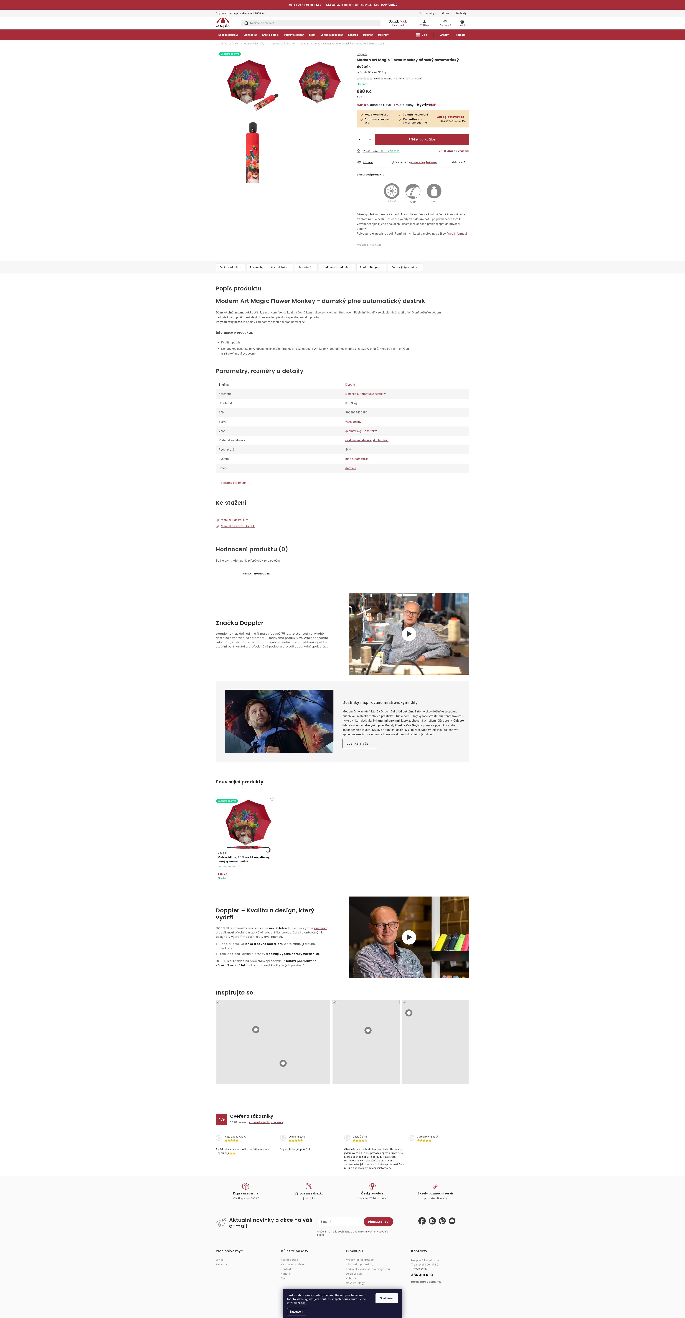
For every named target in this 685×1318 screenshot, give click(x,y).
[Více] (421, 34)
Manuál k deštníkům (234, 520)
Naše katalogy (427, 13)
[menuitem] (228, 34)
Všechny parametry (234, 482)
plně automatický (357, 459)
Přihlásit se (378, 1221)
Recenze (221, 1264)
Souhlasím (387, 1298)
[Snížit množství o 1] (359, 139)
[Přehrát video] (409, 634)
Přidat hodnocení (257, 573)
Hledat (246, 23)
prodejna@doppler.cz (426, 1282)
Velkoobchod (289, 1260)
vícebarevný (353, 421)
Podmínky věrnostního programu (368, 1269)
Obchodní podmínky (359, 1264)
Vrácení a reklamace (360, 1260)
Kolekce (351, 1278)
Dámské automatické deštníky (365, 394)
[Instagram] (432, 1221)
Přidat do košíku (422, 139)
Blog (283, 1278)
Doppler (362, 54)
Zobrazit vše (357, 743)
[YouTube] (452, 1221)
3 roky (406, 162)
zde (303, 1303)
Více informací (457, 233)
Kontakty (460, 13)
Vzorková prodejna (293, 1264)
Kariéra (285, 1273)
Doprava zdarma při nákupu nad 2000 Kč (240, 13)
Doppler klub (354, 1273)
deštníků (320, 928)
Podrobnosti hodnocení (408, 78)
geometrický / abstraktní (361, 431)
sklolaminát (381, 440)
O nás (445, 13)
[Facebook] (422, 1221)
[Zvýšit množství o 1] (370, 139)
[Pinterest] (442, 1221)
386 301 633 (422, 1275)
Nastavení (296, 1311)
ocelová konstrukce (358, 440)
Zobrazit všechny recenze (266, 1122)
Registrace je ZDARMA (451, 118)
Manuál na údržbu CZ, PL (238, 526)
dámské (350, 468)
